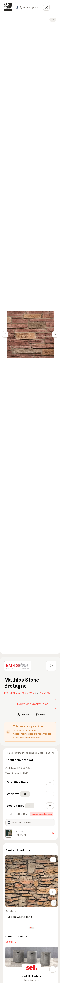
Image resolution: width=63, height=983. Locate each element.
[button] (30, 927)
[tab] (10, 814)
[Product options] (53, 859)
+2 (54, 902)
